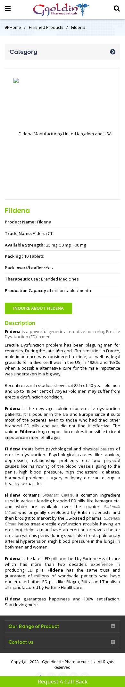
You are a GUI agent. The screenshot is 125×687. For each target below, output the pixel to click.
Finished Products (46, 27)
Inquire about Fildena (38, 308)
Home (15, 27)
